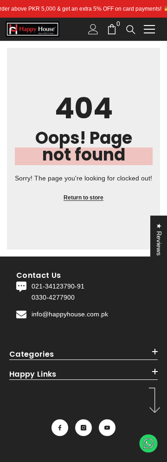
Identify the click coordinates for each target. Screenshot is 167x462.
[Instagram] (83, 427)
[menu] (149, 29)
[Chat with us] (148, 443)
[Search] (130, 29)
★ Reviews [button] (159, 239)
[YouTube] (107, 427)
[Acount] (93, 29)
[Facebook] (59, 427)
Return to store (83, 197)
